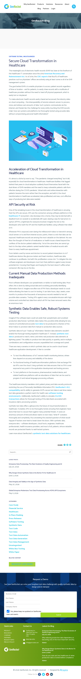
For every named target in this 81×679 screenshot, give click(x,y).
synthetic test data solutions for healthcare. (52, 433)
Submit (58, 615)
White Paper (14, 552)
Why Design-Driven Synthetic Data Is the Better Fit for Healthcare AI (32, 473)
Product (7, 631)
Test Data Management (19, 542)
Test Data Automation (18, 535)
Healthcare (13, 511)
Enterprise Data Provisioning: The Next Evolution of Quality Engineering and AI (35, 464)
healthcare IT (14, 216)
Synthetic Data (15, 525)
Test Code (13, 528)
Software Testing (15, 57)
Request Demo (9, 640)
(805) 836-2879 (30, 639)
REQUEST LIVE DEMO (22, 564)
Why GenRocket (29, 4)
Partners (46, 8)
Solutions (49, 4)
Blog (39, 8)
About (67, 4)
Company (7, 635)
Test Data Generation (18, 538)
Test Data (13, 532)
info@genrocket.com (32, 643)
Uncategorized (29, 57)
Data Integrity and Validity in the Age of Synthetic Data (27, 481)
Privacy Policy (9, 642)
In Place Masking (16, 515)
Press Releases (15, 518)
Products (40, 4)
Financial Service (16, 508)
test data (39, 323)
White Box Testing (17, 548)
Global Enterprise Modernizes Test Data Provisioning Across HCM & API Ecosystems (37, 490)
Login (53, 8)
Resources (59, 4)
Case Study (13, 505)
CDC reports (42, 76)
